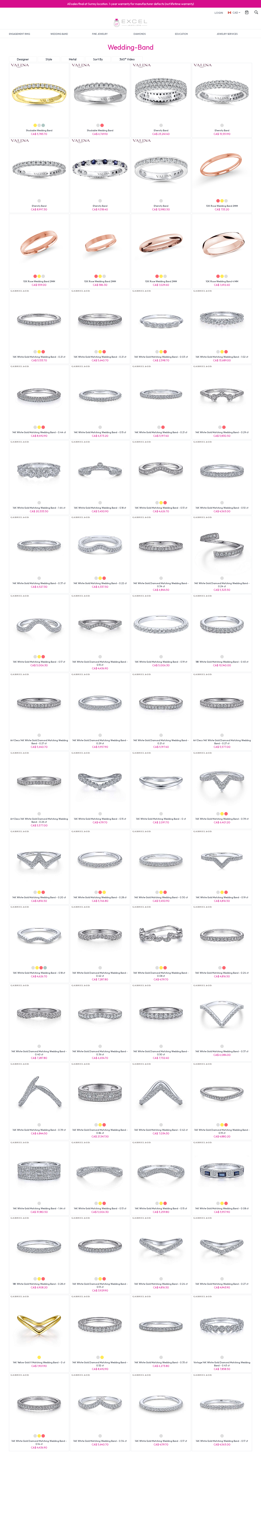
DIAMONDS (140, 33)
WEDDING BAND (59, 33)
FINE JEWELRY (100, 33)
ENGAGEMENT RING (19, 33)
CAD (235, 12)
